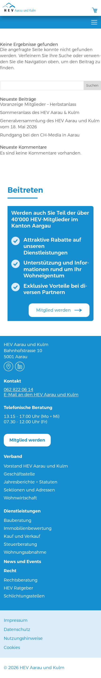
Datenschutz (17, 629)
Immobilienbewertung (27, 528)
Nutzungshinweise (23, 638)
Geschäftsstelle (19, 474)
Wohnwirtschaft (20, 497)
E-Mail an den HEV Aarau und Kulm (41, 394)
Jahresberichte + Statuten (30, 481)
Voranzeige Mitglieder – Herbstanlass (38, 104)
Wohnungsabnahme (25, 552)
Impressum (15, 620)
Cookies (12, 647)
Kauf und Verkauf (22, 536)
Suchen (92, 85)
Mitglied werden (53, 310)
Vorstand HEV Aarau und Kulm (36, 466)
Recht (10, 570)
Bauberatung (17, 520)
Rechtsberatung (20, 580)
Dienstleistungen (22, 510)
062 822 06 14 (18, 389)
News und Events (22, 561)
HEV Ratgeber (18, 588)
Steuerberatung (20, 544)
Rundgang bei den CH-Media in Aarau (40, 135)
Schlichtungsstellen (24, 595)
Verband (13, 456)
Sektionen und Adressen (29, 489)
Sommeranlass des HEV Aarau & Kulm (39, 112)
